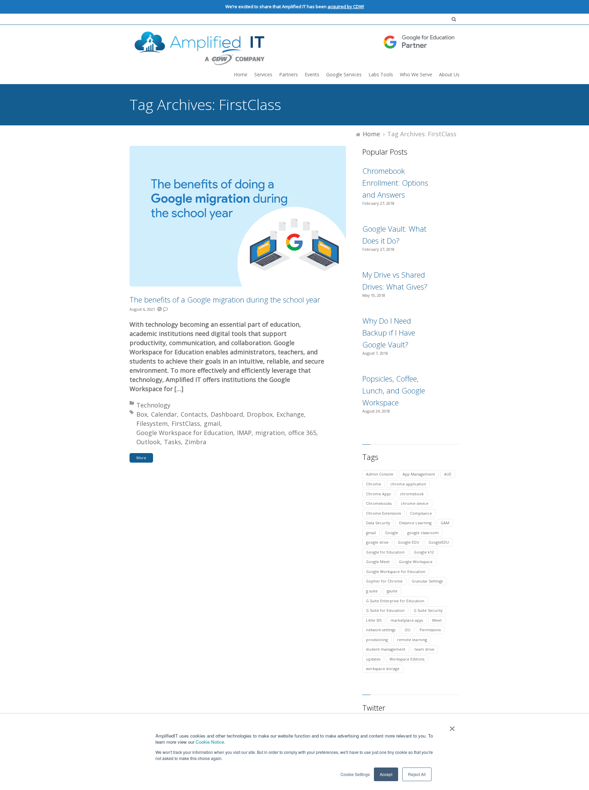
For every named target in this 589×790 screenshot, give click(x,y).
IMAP (244, 433)
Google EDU (408, 542)
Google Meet (378, 561)
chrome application (408, 483)
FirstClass (185, 423)
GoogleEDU (438, 542)
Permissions (430, 629)
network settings (380, 629)
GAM (445, 522)
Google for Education (385, 552)
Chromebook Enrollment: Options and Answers (395, 183)
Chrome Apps (378, 493)
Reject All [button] (417, 774)
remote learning (412, 639)
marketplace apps (407, 620)
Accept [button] (386, 774)
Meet (437, 620)
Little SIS (373, 620)
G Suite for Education (385, 610)
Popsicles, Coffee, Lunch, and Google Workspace (393, 390)
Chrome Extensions (383, 513)
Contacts (194, 414)
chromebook (412, 493)
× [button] (451, 726)
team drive (424, 649)
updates (373, 659)
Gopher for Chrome (384, 581)
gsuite (392, 590)
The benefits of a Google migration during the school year (225, 299)
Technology (153, 405)
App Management (419, 474)
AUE (447, 474)
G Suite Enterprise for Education (395, 600)
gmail (212, 423)
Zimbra (195, 442)
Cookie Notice (210, 742)
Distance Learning (415, 522)
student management (385, 649)
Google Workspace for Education (184, 433)
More (141, 457)
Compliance (421, 513)
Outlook (148, 442)
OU (407, 629)
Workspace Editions (407, 659)
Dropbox (260, 414)
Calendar (164, 414)
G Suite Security (428, 610)
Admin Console (379, 474)
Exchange (290, 414)
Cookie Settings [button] (355, 774)
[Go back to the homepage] (294, 47)
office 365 (302, 433)
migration (270, 433)
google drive (377, 542)
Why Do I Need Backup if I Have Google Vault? (388, 332)
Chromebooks (379, 503)
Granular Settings (427, 581)
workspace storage (382, 668)
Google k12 (424, 552)
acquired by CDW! (346, 6)
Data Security (378, 522)
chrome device (414, 503)
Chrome (373, 483)
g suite (372, 590)
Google (391, 532)
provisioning (377, 639)
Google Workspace (416, 561)
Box (141, 414)
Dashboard (227, 414)
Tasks (172, 442)
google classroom (423, 532)
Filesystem (152, 423)
